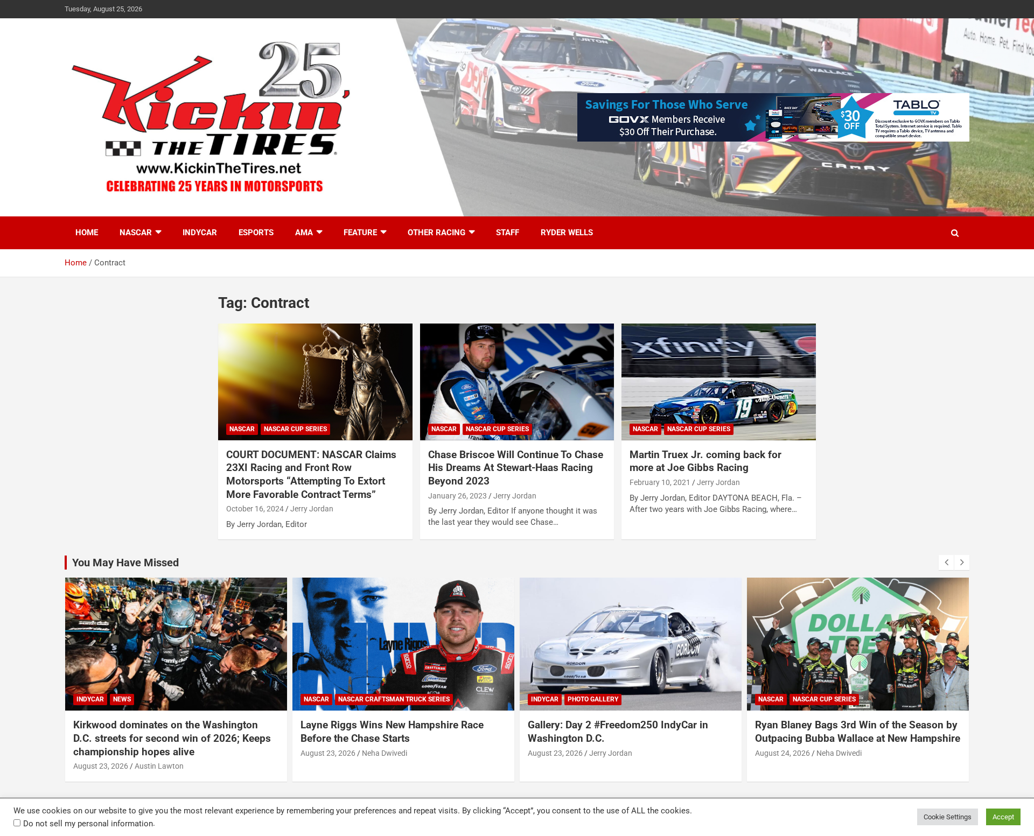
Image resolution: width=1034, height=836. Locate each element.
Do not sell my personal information (88, 823)
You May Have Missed (125, 562)
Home (86, 232)
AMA (304, 232)
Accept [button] (1003, 817)
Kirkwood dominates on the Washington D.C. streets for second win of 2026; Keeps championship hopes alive (172, 738)
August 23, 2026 (100, 766)
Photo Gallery (593, 699)
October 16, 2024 (255, 508)
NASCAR (136, 232)
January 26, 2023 (457, 495)
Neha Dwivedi (384, 753)
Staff (507, 232)
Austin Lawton (159, 766)
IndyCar (200, 232)
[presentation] (946, 562)
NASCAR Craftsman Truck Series (394, 699)
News (122, 699)
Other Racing (436, 232)
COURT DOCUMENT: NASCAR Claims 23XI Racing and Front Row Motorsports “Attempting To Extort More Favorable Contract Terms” (311, 474)
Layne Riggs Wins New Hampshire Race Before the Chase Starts (392, 731)
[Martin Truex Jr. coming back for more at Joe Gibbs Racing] (718, 382)
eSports (256, 232)
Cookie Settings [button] (948, 817)
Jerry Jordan (311, 508)
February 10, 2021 (660, 482)
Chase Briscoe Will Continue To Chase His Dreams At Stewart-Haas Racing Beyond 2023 (515, 467)
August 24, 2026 (782, 753)
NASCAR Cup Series (295, 429)
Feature (360, 232)
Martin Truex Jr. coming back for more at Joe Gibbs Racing (705, 461)
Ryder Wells (567, 232)
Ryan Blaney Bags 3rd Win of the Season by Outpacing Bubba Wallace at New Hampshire (857, 731)
